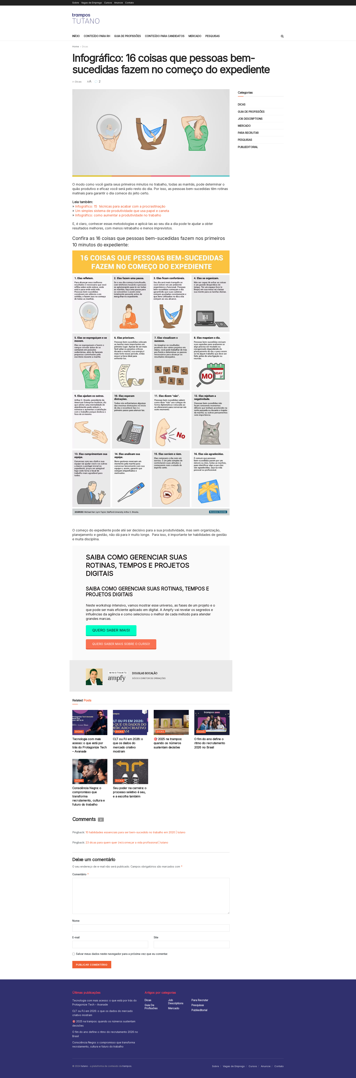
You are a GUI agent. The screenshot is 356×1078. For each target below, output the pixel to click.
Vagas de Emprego (91, 2)
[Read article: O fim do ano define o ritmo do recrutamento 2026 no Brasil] (211, 722)
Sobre (75, 2)
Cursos (108, 2)
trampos (126, 1066)
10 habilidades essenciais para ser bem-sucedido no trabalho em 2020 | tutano (135, 832)
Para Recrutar (248, 132)
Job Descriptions (250, 118)
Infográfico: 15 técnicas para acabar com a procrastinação (120, 206)
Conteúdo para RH (97, 36)
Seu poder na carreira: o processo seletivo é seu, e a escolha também (129, 792)
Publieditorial (248, 147)
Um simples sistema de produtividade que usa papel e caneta (122, 211)
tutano (84, 1066)
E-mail (76, 937)
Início (76, 36)
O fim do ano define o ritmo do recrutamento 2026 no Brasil (209, 743)
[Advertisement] (216, 18)
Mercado (195, 36)
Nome (76, 920)
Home (75, 46)
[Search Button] (282, 36)
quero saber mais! (111, 630)
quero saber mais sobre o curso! (121, 644)
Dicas (85, 46)
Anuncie (118, 2)
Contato (129, 2)
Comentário (80, 874)
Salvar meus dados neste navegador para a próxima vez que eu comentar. (122, 953)
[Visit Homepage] (86, 18)
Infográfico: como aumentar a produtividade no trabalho (118, 215)
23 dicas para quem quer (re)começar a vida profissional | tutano (127, 842)
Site (156, 937)
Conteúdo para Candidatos (164, 36)
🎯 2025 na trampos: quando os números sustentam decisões (168, 743)
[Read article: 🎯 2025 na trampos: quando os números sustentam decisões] (171, 722)
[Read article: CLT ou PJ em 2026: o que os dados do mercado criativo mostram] (130, 722)
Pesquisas (212, 36)
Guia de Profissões (127, 36)
